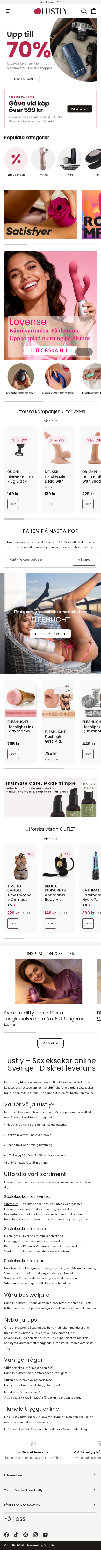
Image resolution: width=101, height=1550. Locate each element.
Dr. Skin (52, 472)
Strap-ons (11, 1273)
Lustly (11, 1545)
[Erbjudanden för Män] (20, 379)
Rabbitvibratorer (15, 1219)
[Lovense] (50, 305)
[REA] (50, 52)
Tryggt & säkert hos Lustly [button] (23, 1490)
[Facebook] (6, 1534)
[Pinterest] (25, 1534)
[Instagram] (35, 1534)
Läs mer (9, 1024)
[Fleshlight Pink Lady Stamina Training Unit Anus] (20, 701)
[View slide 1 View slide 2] (50, 305)
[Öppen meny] (11, 11)
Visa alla (51, 1043)
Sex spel (10, 1278)
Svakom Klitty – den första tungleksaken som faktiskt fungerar (43, 1016)
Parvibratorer (13, 1268)
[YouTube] (45, 1534)
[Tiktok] (16, 1534)
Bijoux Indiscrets (55, 888)
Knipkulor (11, 1214)
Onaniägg (11, 1241)
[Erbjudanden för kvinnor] (58, 379)
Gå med (84, 560)
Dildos (8, 1209)
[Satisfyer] (40, 214)
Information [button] (13, 1475)
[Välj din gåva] (50, 109)
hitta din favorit (50, 634)
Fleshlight (17, 722)
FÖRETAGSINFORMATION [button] (22, 1505)
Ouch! (13, 472)
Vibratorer (11, 1204)
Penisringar (12, 1246)
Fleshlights (12, 1236)
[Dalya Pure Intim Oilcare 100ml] (50, 797)
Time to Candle (14, 888)
